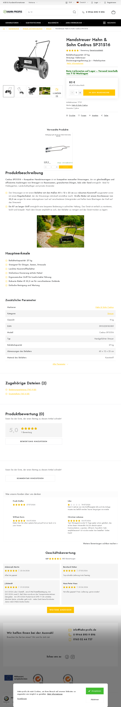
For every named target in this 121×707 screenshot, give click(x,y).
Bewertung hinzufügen (33, 441)
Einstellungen (22, 699)
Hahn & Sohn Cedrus (80, 105)
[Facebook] (67, 657)
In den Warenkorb (99, 92)
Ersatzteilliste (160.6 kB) (19, 393)
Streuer (111, 313)
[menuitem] (13, 22)
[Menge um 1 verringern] (72, 93)
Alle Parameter (59, 364)
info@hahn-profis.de (84, 630)
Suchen (74, 12)
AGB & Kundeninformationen (14, 2)
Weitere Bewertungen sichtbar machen (99, 543)
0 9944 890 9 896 (95, 12)
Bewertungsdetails (96, 50)
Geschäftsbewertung (60, 552)
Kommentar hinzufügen (30, 478)
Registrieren (111, 2)
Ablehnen (95, 699)
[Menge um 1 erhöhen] (80, 93)
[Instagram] (73, 657)
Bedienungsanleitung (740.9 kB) (22, 389)
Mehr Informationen (55, 694)
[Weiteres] (109, 22)
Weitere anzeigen (60, 610)
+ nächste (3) (57, 94)
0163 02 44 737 (82, 639)
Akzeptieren (96, 691)
